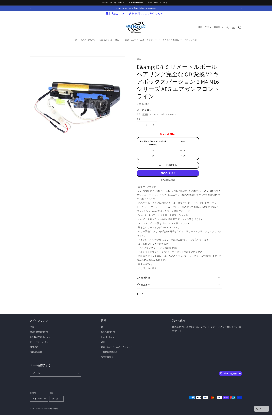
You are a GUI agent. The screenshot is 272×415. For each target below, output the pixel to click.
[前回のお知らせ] (31, 8)
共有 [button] (142, 293)
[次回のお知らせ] (241, 8)
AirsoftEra (39, 408)
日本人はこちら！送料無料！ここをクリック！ (136, 13)
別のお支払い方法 (168, 180)
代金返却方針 (36, 352)
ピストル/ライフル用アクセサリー (117, 347)
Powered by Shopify (50, 408)
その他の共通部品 (109, 352)
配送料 (145, 114)
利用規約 (34, 347)
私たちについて (108, 332)
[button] (118, 40)
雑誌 (103, 342)
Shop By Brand (107, 337)
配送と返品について (39, 332)
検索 (32, 327)
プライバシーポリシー (40, 342)
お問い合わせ (107, 357)
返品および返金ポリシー (41, 337)
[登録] (77, 373)
